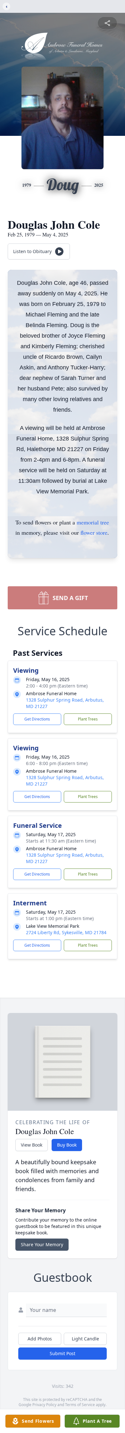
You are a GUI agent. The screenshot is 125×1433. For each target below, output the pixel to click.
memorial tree (93, 522)
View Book (31, 1145)
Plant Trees (88, 719)
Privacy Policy (44, 1404)
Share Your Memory (42, 1244)
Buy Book (67, 1145)
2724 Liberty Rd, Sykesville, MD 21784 (66, 932)
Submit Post (62, 1353)
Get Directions (37, 719)
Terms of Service (80, 1404)
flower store (93, 532)
